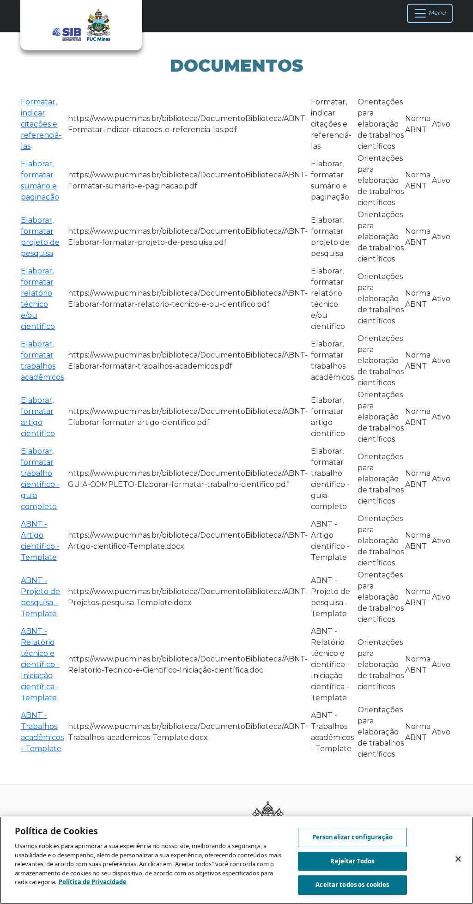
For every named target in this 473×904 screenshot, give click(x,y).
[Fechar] (458, 859)
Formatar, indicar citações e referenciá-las (41, 124)
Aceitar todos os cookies (352, 884)
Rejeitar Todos (352, 861)
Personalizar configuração (352, 837)
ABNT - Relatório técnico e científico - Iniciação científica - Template (40, 664)
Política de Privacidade (93, 882)
